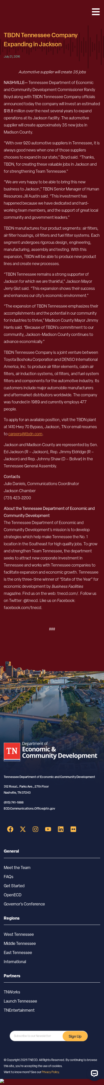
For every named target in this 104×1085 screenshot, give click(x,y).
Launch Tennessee (20, 1001)
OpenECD (12, 895)
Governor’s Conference (24, 904)
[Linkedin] (60, 829)
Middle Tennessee (20, 943)
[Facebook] (10, 829)
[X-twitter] (22, 829)
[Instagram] (35, 829)
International (15, 961)
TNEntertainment (19, 1010)
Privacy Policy (50, 1072)
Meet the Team (17, 867)
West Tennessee (19, 934)
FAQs (8, 876)
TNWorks (12, 992)
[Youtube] (48, 829)
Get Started (14, 885)
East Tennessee (18, 952)
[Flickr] (73, 829)
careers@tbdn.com (25, 434)
